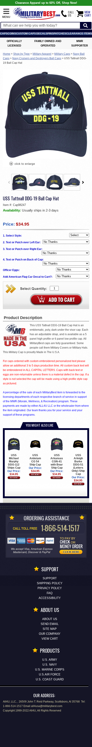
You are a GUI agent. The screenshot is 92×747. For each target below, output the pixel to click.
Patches (60, 33)
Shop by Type (21, 53)
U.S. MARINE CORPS (49, 669)
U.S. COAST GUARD (50, 679)
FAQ (49, 593)
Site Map (50, 629)
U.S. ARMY (49, 659)
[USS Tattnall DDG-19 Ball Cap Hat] (22, 164)
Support (50, 578)
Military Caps (62, 53)
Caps (4, 33)
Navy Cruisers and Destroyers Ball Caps (36, 58)
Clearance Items (79, 33)
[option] (19, 182)
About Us (49, 619)
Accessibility (50, 598)
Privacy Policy (50, 588)
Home (6, 53)
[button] (6, 13)
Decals (41, 33)
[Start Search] (85, 25)
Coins (12, 33)
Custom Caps (26, 33)
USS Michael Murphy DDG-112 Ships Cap (13, 461)
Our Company (50, 633)
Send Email (50, 624)
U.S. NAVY (49, 664)
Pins (50, 33)
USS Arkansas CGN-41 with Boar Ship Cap (56, 461)
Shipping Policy (50, 583)
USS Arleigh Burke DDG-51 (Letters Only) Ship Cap (78, 465)
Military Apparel (42, 53)
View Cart (50, 638)
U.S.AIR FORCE (50, 674)
